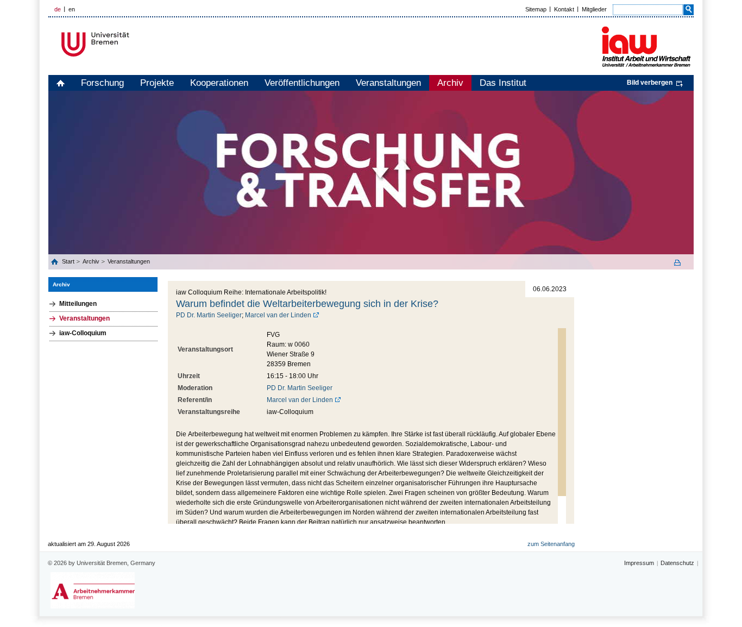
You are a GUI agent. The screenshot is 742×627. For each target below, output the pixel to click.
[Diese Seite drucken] (681, 263)
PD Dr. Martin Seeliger (209, 315)
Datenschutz (677, 563)
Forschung (102, 83)
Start (69, 261)
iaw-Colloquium (82, 333)
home (60, 83)
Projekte (157, 83)
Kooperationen (219, 83)
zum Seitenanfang (551, 544)
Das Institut (503, 83)
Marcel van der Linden (278, 315)
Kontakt (564, 9)
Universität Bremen (131, 44)
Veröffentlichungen (302, 83)
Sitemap (535, 9)
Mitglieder (594, 9)
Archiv (450, 83)
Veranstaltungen (388, 83)
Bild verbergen (649, 82)
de (57, 9)
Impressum (639, 563)
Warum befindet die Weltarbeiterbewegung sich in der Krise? (307, 303)
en (71, 9)
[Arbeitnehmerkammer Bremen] (93, 590)
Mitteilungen (78, 304)
